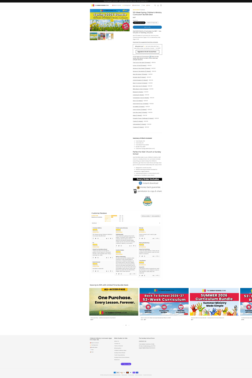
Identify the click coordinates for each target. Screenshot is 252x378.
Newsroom (117, 359)
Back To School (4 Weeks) (140, 83)
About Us (116, 341)
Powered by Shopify (116, 375)
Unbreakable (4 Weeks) (139, 124)
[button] (155, 5)
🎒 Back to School (94, 342)
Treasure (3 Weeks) (138, 127)
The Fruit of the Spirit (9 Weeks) (142, 62)
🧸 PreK (92, 352)
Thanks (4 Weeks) (138, 121)
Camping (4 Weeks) (138, 95)
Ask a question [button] (156, 216)
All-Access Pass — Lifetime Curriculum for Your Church (103, 317)
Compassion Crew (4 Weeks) (141, 98)
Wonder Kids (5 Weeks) (139, 77)
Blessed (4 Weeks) (138, 92)
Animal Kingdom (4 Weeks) (140, 80)
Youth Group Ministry (119, 355)
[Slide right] (128, 325)
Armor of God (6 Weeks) (139, 65)
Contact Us (117, 343)
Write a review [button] (146, 216)
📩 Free (92, 349)
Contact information (147, 375)
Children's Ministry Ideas (120, 350)
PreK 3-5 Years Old (152, 22)
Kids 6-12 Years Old (139, 22)
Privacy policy (131, 375)
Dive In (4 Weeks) (138, 100)
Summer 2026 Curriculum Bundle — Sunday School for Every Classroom (207, 317)
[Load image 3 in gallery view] (109, 36)
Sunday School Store (108, 375)
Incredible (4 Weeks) (139, 106)
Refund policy (117, 348)
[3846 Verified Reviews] (147, 206)
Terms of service (138, 375)
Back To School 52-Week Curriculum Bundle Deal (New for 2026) (156, 317)
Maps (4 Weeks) (137, 115)
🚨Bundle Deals (93, 347)
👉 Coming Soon (94, 345)
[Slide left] (123, 325)
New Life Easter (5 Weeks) (140, 74)
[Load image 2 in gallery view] (101, 36)
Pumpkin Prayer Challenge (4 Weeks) (143, 118)
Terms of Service (118, 346)
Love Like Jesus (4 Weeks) (140, 112)
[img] (103, 232)
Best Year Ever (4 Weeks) (140, 86)
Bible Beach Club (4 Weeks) (140, 89)
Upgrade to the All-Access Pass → (147, 51)
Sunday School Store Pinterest (121, 357)
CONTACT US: (142, 341)
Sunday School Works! (119, 352)
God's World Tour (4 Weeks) (141, 103)
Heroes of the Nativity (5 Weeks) (142, 71)
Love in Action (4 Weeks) (140, 109)
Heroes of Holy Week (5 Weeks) (141, 68)
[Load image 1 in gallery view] (93, 36)
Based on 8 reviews (97, 217)
